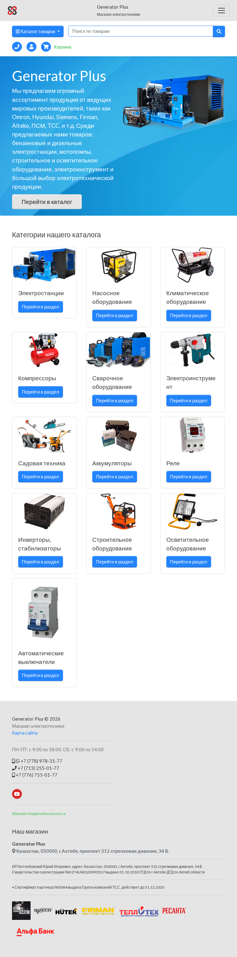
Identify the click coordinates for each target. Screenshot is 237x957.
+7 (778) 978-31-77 (41, 761)
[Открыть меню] (221, 10)
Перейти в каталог (47, 201)
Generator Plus (28, 719)
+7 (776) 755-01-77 (36, 775)
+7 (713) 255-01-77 (38, 768)
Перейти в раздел (40, 306)
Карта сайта (24, 732)
